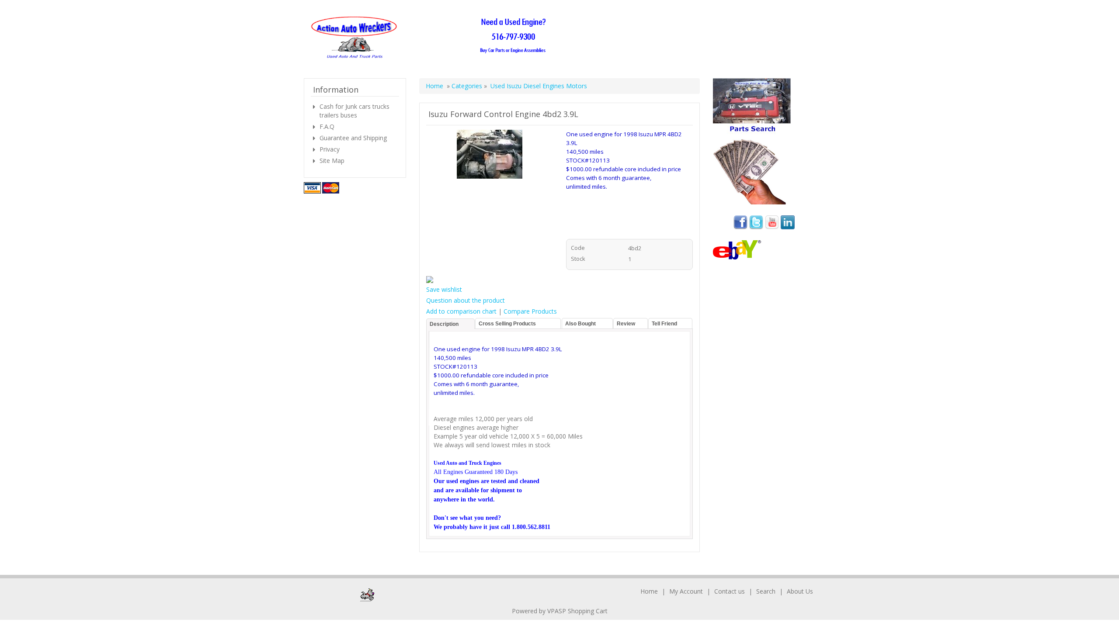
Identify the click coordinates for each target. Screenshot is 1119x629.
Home (434, 86)
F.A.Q (327, 126)
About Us (800, 591)
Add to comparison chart (461, 311)
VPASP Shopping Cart (577, 611)
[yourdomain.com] (431, 38)
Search (765, 591)
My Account (686, 591)
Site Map (332, 160)
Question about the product (465, 300)
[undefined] (489, 156)
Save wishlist (444, 289)
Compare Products (530, 311)
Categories (468, 86)
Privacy (330, 149)
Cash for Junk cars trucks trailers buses (354, 110)
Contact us (729, 591)
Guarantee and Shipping (353, 138)
